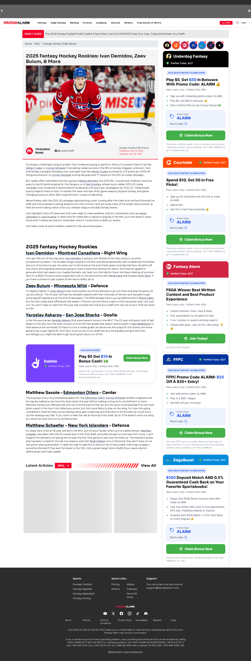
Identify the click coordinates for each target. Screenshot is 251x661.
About (68, 620)
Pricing (115, 584)
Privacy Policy (125, 620)
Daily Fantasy (58, 22)
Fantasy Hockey (82, 598)
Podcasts (132, 589)
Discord (115, 22)
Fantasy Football (82, 584)
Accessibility (141, 620)
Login (243, 23)
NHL (37, 43)
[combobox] (63, 465)
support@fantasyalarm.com (162, 588)
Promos (87, 22)
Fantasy (42, 22)
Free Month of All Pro (149, 22)
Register (157, 620)
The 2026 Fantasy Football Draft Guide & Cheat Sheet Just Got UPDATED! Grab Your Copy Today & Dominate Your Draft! (115, 34)
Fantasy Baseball (82, 589)
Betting (74, 22)
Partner (86, 620)
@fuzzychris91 (65, 150)
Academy (101, 22)
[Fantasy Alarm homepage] (16, 22)
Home (28, 43)
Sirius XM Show (132, 595)
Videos (130, 584)
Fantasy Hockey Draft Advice (59, 43)
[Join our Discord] (237, 23)
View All (148, 465)
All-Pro (226, 23)
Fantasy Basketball (84, 593)
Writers (128, 22)
